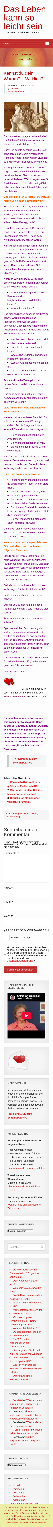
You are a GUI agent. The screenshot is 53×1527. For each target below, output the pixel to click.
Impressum (19, 1489)
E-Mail (8, 902)
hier (6, 700)
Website (8, 916)
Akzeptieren (12, 1522)
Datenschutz (20, 1496)
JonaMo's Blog (12, 816)
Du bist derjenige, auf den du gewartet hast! (26, 1441)
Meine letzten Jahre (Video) (28, 1310)
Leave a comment (15, 91)
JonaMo (17, 1400)
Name (8, 888)
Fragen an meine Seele (26, 813)
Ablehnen (24, 1522)
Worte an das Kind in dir (26, 1313)
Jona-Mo (14, 88)
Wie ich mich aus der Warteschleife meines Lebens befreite (26, 1368)
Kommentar (11, 853)
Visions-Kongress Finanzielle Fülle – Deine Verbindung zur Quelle (23, 1321)
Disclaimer (19, 1492)
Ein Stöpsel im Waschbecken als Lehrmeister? (19, 1343)
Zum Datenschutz (38, 1522)
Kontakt (17, 1485)
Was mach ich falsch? (25, 1328)
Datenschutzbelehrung (20, 960)
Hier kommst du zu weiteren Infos (26, 1168)
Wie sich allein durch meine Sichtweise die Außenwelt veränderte (26, 1404)
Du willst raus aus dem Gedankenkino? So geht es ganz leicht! (24, 1273)
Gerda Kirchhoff (21, 1429)
